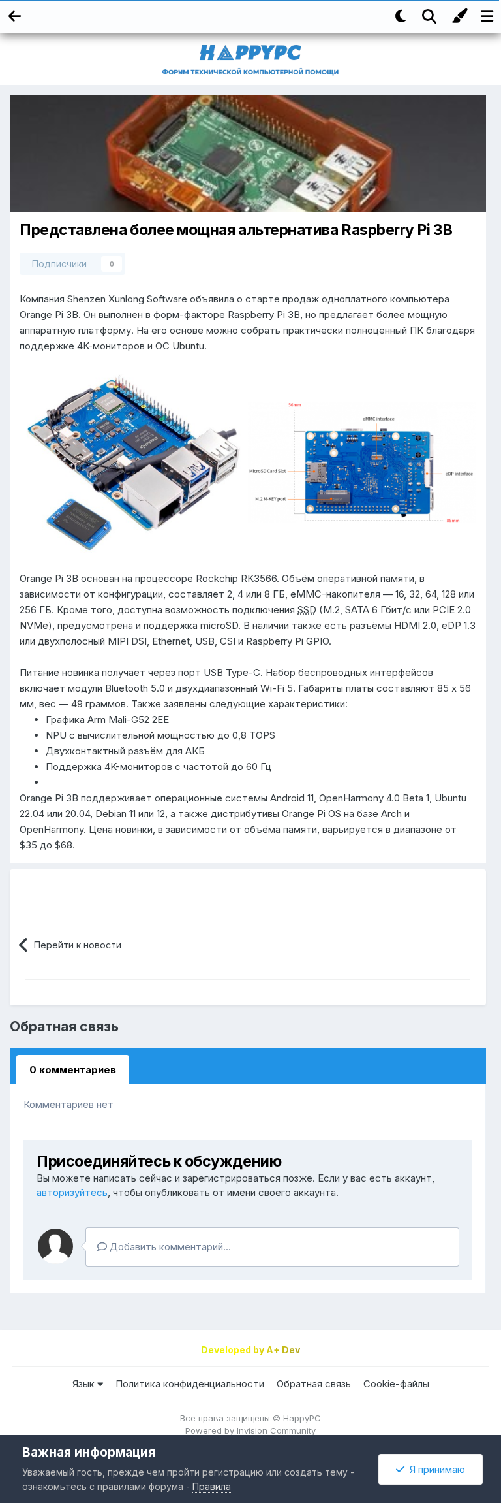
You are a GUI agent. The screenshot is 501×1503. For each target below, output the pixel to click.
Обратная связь (314, 1384)
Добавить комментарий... (169, 1246)
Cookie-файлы (396, 1384)
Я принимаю (434, 1469)
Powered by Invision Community (250, 1430)
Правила (211, 1486)
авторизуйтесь (72, 1192)
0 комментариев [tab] (72, 1069)
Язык (84, 1384)
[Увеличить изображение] (134, 461)
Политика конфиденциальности (189, 1384)
